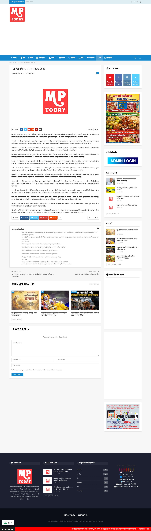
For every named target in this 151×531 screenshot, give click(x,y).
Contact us (83, 515)
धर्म (100, 58)
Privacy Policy (69, 515)
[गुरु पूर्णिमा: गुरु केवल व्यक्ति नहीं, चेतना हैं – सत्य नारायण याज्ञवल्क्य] (25, 300)
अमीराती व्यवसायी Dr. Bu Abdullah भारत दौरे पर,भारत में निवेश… (63, 471)
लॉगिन (31, 2)
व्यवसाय (73, 58)
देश (24, 58)
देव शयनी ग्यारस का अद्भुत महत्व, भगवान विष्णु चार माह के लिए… (127, 239)
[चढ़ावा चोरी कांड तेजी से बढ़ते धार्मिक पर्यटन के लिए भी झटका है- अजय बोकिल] (85, 300)
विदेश (31, 58)
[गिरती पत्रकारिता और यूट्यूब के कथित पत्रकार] (110, 190)
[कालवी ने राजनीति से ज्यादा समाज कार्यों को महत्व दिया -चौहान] (47, 480)
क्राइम (63, 58)
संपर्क (27, 2)
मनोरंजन (91, 58)
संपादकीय (109, 58)
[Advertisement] (75, 37)
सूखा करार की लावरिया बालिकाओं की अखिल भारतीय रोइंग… (126, 180)
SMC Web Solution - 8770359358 (93, 521)
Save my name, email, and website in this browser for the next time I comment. (37, 370)
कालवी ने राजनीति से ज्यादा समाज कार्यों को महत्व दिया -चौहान (62, 479)
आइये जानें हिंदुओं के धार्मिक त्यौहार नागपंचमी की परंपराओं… (126, 257)
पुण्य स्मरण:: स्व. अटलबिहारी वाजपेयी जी (127, 205)
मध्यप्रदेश (41, 58)
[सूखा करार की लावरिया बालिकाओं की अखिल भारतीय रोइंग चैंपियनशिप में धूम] (110, 181)
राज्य (52, 58)
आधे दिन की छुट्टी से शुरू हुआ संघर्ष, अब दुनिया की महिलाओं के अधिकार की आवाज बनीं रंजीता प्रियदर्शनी (84, 529)
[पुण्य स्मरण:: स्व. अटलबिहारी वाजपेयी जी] (110, 207)
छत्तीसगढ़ (79, 482)
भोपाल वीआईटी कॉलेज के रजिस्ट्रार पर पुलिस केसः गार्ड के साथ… (63, 488)
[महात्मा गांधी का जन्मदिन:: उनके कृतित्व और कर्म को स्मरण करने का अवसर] (110, 199)
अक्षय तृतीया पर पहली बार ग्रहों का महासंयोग (87, 274)
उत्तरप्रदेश (74, 291)
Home (15, 58)
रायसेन (79, 474)
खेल (82, 58)
